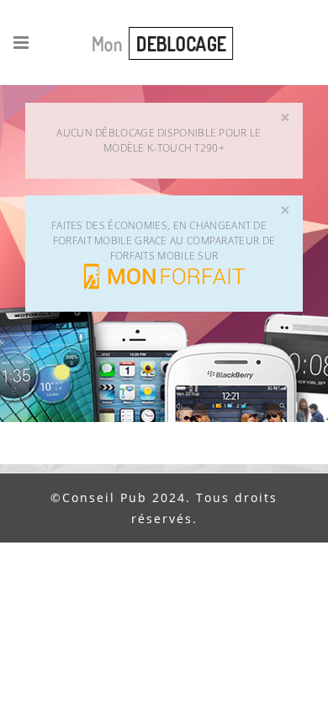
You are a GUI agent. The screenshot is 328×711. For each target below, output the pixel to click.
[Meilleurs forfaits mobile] (164, 275)
